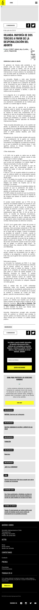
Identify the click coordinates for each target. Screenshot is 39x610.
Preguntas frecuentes (8, 534)
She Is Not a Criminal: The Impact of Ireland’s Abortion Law (19, 304)
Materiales (7, 454)
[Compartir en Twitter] (33, 25)
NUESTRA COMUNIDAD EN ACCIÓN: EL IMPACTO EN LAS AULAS (18, 428)
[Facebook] (21, 603)
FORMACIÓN (8, 441)
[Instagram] (26, 603)
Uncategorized (8, 327)
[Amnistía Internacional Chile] (2, 2)
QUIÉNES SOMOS (8, 525)
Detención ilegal (9, 490)
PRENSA (5, 562)
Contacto (4, 558)
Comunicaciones (7, 569)
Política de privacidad (8, 535)
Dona (3, 545)
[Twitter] (30, 603)
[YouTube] (35, 603)
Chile (5, 475)
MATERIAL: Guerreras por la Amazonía (14, 414)
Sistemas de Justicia (10, 506)
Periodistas (5, 567)
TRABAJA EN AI (7, 585)
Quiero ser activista (8, 548)
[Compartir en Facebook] (28, 25)
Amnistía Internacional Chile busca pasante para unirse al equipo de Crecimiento (19, 480)
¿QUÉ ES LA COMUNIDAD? (11, 467)
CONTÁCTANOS (7, 552)
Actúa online (6, 546)
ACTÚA (4, 539)
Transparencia (6, 532)
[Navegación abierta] (36, 2)
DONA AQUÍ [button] (19, 402)
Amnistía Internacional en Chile (11, 530)
